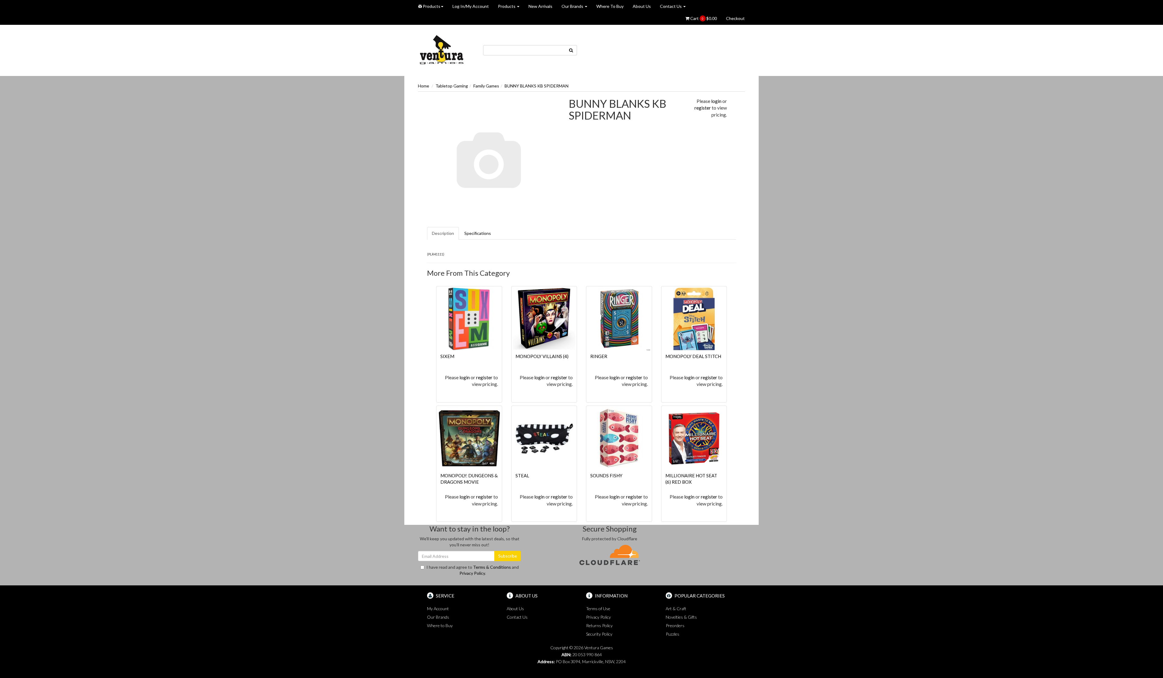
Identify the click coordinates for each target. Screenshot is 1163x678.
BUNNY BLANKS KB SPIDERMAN (536, 85)
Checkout (735, 18)
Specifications (477, 233)
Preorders (675, 625)
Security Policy (599, 634)
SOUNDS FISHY (606, 475)
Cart (703, 18)
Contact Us (671, 6)
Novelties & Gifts (681, 617)
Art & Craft (676, 608)
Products (431, 6)
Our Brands (573, 6)
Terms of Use (598, 608)
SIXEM (447, 356)
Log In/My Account (470, 6)
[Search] (571, 50)
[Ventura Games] (441, 49)
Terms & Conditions (492, 567)
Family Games (486, 85)
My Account (438, 608)
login (716, 101)
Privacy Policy (472, 573)
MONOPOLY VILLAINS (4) (541, 356)
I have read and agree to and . (472, 570)
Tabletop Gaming (452, 85)
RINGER (598, 356)
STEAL (522, 475)
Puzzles (672, 634)
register (702, 107)
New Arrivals (540, 6)
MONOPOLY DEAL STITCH (693, 356)
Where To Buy (610, 6)
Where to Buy (440, 625)
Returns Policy (599, 625)
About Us (642, 6)
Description (443, 233)
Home (423, 85)
